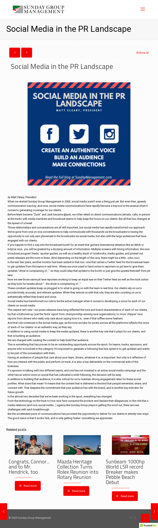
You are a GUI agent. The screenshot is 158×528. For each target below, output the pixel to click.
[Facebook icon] (130, 518)
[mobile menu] (142, 9)
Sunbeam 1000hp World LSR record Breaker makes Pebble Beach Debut (125, 472)
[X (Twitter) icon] (135, 518)
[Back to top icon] (145, 518)
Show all (144, 52)
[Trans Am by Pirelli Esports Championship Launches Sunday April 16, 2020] (154, 511)
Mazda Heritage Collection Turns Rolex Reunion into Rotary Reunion (77, 469)
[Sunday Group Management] (38, 9)
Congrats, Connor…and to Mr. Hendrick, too (29, 467)
